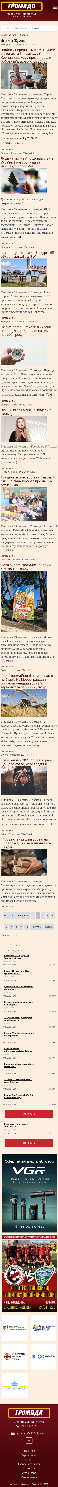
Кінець (49, 926)
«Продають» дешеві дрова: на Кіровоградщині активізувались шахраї (26, 843)
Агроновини (29, 1455)
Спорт (29, 1459)
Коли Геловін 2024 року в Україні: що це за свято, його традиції (27, 762)
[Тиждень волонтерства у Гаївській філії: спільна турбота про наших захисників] (24, 520)
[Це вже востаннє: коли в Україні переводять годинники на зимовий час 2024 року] (24, 364)
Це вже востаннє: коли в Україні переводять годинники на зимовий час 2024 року (28, 331)
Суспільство (9, 977)
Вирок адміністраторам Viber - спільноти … (19, 1065)
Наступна (37, 926)
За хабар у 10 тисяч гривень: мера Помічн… (18, 1080)
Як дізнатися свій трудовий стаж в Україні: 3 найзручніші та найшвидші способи (27, 162)
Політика (7, 992)
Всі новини (29, 1114)
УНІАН (17, 237)
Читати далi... (8, 149)
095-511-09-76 (29, 1426)
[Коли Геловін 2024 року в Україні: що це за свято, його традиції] (24, 794)
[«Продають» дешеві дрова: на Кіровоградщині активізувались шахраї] (24, 875)
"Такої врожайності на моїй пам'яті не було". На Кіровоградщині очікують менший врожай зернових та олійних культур (28, 681)
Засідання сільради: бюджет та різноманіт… (18, 1018)
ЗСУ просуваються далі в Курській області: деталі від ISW (27, 255)
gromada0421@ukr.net (30, 1433)
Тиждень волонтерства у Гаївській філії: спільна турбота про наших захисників (28, 481)
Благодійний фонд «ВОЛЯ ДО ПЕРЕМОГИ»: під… (18, 1096)
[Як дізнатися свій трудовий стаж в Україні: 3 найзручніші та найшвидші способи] (24, 193)
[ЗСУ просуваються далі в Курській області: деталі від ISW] (24, 286)
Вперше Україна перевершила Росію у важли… (19, 1034)
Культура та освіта (29, 1464)
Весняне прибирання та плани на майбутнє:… (19, 1003)
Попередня (23, 915)
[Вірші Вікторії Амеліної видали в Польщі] (24, 440)
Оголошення (29, 1477)
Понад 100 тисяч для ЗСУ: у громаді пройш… (17, 972)
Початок (8, 915)
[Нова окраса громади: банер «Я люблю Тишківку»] (24, 631)
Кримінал (29, 1468)
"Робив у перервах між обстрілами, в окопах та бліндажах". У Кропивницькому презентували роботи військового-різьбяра (28, 56)
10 (26, 926)
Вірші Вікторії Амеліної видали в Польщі (26, 412)
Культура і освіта (10, 961)
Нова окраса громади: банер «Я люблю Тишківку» (26, 567)
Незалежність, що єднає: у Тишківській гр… (16, 956)
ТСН (49, 394)
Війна (6, 1039)
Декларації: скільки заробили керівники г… (18, 987)
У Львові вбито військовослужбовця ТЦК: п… (18, 1049)
